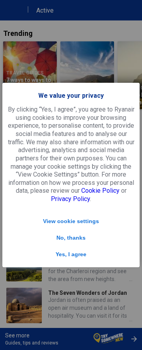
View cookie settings (71, 221)
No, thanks (71, 238)
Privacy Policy (70, 199)
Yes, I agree (71, 254)
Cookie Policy (100, 190)
